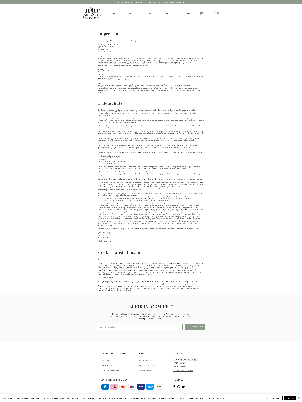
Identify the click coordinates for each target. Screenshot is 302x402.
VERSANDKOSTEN (145, 360)
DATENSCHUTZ (106, 365)
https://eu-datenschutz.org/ (186, 270)
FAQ (141, 353)
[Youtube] (183, 386)
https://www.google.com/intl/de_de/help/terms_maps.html (118, 188)
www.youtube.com (152, 204)
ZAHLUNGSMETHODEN (147, 365)
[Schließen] (299, 398)
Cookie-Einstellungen (273, 398)
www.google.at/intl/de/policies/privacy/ (173, 221)
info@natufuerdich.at (105, 241)
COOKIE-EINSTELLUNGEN (110, 370)
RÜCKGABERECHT (145, 370)
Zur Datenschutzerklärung (214, 398)
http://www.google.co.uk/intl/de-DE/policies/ (113, 190)
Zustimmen (290, 398)
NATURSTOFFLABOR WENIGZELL (185, 360)
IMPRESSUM (105, 360)
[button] (217, 13)
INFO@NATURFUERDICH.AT (183, 371)
